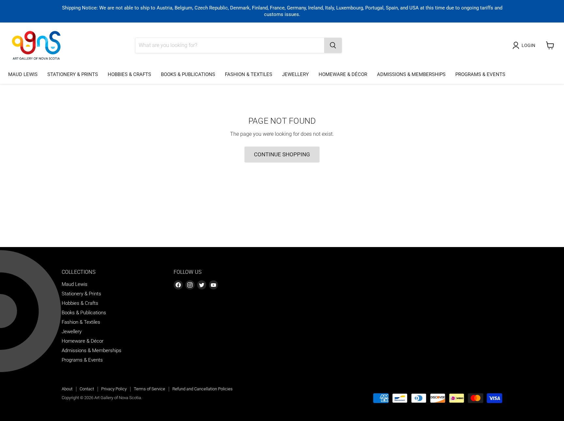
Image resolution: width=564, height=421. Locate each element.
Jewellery (295, 74)
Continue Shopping (282, 154)
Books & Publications (188, 74)
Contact (87, 388)
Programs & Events (480, 74)
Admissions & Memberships (411, 74)
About (67, 388)
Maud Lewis (23, 74)
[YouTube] (213, 284)
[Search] (333, 45)
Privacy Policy (114, 388)
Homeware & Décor (343, 74)
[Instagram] (190, 284)
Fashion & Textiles (248, 74)
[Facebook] (178, 284)
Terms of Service (149, 388)
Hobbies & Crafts (129, 74)
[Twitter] (201, 284)
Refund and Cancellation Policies (202, 388)
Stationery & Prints (72, 74)
